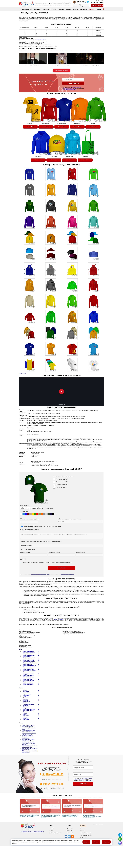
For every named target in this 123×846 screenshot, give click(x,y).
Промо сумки (85, 156)
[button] (61, 391)
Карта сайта (83, 837)
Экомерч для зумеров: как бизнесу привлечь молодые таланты (28, 743)
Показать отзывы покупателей (61, 70)
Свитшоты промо (77, 123)
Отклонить (106, 842)
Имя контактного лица (25, 552)
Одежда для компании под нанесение (28, 629)
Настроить (96, 842)
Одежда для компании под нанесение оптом (74, 632)
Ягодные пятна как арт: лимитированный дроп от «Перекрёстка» (28, 737)
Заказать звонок (97, 5)
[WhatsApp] (120, 839)
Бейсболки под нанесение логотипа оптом (29, 632)
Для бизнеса (91, 9)
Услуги (20, 649)
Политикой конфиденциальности (69, 89)
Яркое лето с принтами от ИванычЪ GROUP (28, 740)
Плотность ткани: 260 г (62, 487)
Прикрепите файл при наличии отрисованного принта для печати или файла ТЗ (41, 541)
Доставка (75, 9)
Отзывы (51, 830)
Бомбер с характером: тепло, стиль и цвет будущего (28, 731)
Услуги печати (37, 9)
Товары (54, 9)
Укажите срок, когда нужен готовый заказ (70, 519)
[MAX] (120, 843)
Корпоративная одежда (25, 631)
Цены (69, 825)
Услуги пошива (46, 9)
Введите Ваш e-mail (80, 552)
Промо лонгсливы (45, 123)
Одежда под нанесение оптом (26, 633)
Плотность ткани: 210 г (62, 484)
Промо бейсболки (53, 156)
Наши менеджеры (85, 832)
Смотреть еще (22, 373)
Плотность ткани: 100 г (62, 479)
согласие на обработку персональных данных (72, 88)
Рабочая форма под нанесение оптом (72, 631)
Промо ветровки (69, 156)
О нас (51, 825)
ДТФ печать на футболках (28, 725)
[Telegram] (120, 835)
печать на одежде (58, 619)
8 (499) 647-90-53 (97, 2)
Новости (70, 832)
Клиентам (83, 825)
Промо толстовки (38, 156)
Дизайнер (61, 9)
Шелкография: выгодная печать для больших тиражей (29, 746)
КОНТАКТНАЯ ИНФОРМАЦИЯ (27, 549)
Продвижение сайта (86, 835)
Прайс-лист (68, 9)
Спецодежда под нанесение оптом (71, 629)
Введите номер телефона (54, 552)
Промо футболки (30, 123)
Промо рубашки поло (61, 123)
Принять (86, 842)
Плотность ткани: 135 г (62, 482)
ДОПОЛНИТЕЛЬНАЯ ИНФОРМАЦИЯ (29, 529)
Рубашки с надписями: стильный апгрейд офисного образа (29, 728)
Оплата (69, 830)
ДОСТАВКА (23, 559)
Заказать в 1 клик (30, 126)
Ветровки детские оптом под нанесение (73, 633)
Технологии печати (55, 832)
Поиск (103, 9)
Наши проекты (83, 9)
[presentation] (17, 60)
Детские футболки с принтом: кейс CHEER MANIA (29, 733)
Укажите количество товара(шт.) (30, 519)
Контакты (99, 9)
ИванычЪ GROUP (26, 9)
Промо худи (93, 123)
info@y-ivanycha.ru (41, 39)
